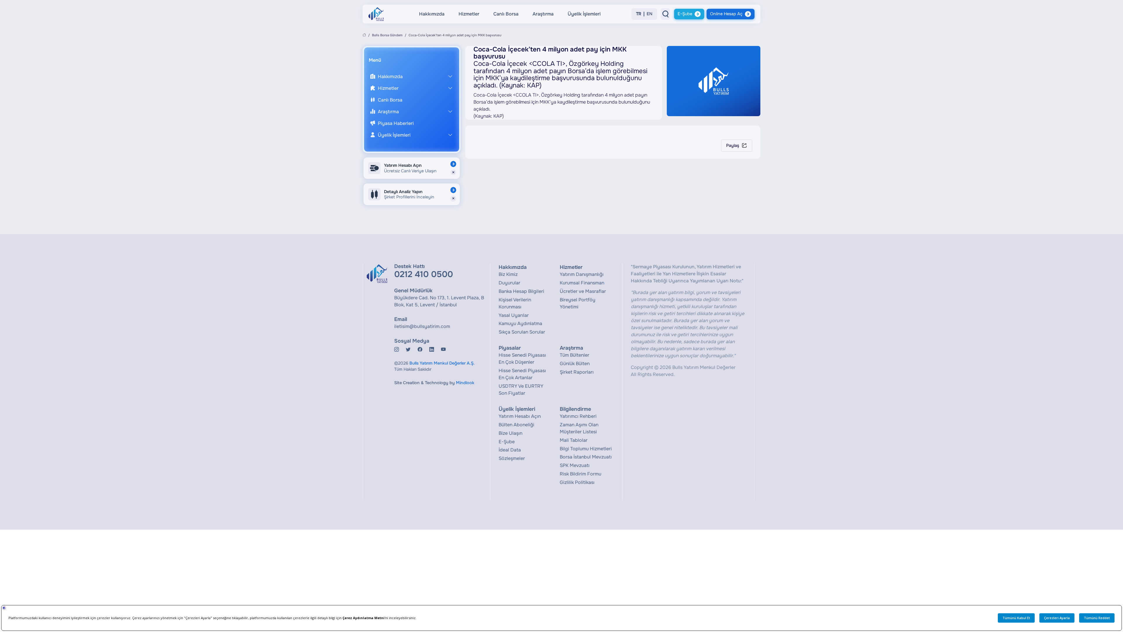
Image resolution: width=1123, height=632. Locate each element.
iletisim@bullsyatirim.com (422, 326)
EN (649, 14)
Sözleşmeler (512, 458)
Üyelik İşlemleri (584, 14)
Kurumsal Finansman (582, 283)
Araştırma (543, 14)
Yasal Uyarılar (514, 315)
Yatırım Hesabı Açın (520, 416)
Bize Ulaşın (510, 433)
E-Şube (685, 13)
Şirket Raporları (577, 372)
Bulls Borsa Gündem (387, 35)
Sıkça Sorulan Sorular (522, 332)
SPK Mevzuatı (575, 465)
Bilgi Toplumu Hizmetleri (586, 449)
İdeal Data (510, 450)
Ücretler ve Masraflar (583, 291)
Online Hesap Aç (726, 13)
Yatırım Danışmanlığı (582, 274)
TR (638, 14)
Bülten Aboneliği (516, 425)
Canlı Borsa (506, 14)
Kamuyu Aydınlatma (520, 323)
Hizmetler (469, 14)
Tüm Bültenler (574, 355)
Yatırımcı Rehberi (578, 416)
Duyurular (509, 283)
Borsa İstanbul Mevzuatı (586, 457)
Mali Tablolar (574, 440)
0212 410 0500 (423, 274)
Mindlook (465, 382)
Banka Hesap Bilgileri (521, 291)
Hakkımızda (432, 14)
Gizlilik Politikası (577, 482)
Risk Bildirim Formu (580, 474)
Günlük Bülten (575, 363)
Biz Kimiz (508, 274)
